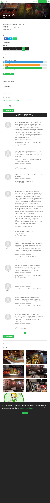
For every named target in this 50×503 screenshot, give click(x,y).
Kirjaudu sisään (42, 1)
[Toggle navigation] (2, 2)
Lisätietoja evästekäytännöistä (27, 408)
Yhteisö (31, 20)
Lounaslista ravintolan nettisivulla (11, 100)
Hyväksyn (25, 413)
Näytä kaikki (7, 54)
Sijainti (36, 20)
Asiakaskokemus (12, 20)
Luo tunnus (34, 1)
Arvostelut (25, 20)
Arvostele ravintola (8, 73)
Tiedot (4, 20)
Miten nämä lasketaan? (10, 69)
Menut (19, 20)
